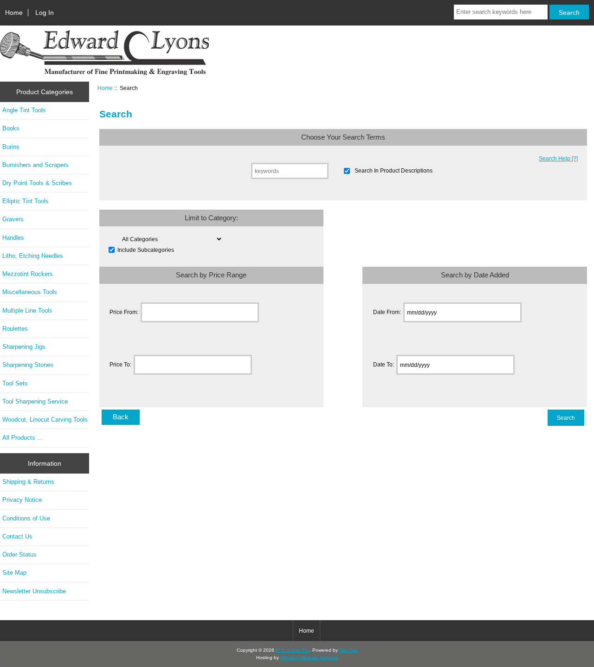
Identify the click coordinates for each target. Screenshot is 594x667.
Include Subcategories (145, 250)
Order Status (19, 554)
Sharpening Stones (27, 364)
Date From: (387, 312)
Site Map (14, 572)
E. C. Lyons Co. (293, 650)
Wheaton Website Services (309, 657)
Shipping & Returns (28, 481)
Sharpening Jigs (23, 346)
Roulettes (15, 328)
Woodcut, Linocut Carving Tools (45, 419)
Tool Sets (15, 383)
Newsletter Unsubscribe (34, 591)
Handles (13, 237)
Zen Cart (348, 650)
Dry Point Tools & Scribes (37, 183)
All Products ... (22, 437)
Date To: (383, 365)
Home (14, 12)
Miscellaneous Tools (29, 292)
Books (10, 128)
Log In (44, 12)
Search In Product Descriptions (394, 171)
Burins (10, 146)
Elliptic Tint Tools (25, 201)
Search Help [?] (558, 158)
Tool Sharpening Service (35, 401)
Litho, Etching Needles (32, 255)
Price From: (124, 312)
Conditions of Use (26, 518)
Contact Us (17, 536)
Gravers (13, 219)
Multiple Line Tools (27, 310)
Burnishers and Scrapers (35, 164)
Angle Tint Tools (24, 110)
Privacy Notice (22, 499)
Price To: (120, 365)
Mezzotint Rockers (27, 273)
